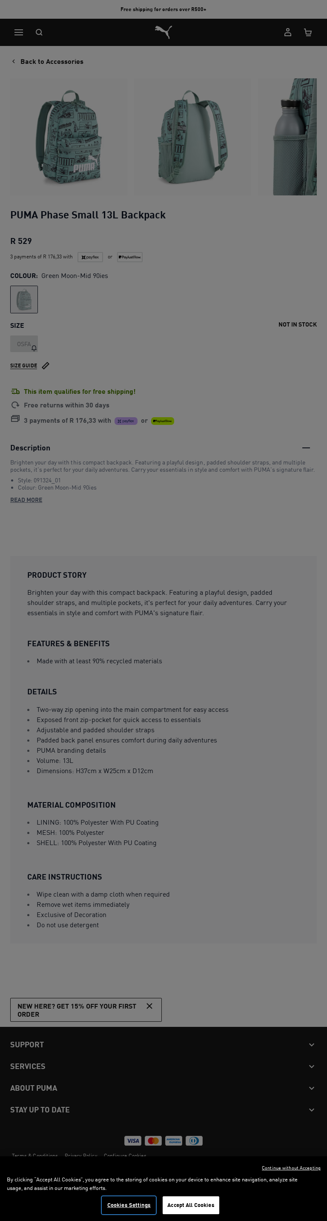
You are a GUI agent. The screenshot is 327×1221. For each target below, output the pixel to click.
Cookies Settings (129, 1204)
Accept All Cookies (190, 1204)
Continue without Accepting (291, 1168)
